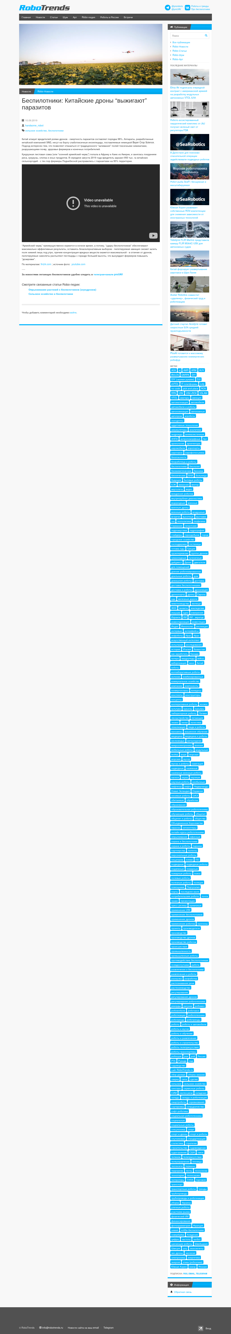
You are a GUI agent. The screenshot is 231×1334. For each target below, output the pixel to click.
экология (190, 1253)
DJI (199, 379)
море (184, 754)
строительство (179, 1147)
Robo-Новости (45, 91)
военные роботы (180, 512)
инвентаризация (180, 621)
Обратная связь (183, 1292)
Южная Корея (179, 1266)
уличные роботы (180, 1207)
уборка (175, 1202)
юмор (192, 1266)
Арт (75, 17)
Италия (187, 649)
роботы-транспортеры (183, 1051)
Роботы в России (109, 17)
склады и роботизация (194, 1097)
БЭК (173, 484)
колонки (175, 676)
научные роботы (180, 781)
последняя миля (190, 891)
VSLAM (203, 393)
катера (175, 658)
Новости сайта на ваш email (83, 1327)
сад (191, 1060)
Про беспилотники (200, 9)
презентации (188, 900)
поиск (197, 873)
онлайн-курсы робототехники (187, 832)
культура (176, 708)
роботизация (178, 1015)
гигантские (191, 525)
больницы (201, 475)
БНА (190, 475)
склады (175, 1097)
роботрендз (177, 1019)
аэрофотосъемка (194, 452)
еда (173, 599)
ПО (197, 859)
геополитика (184, 521)
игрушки (175, 612)
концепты (176, 699)
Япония (202, 1266)
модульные (201, 749)
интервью (176, 631)
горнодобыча (192, 534)
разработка (190, 978)
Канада (194, 653)
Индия (174, 626)
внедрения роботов (182, 493)
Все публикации (181, 42)
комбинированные (193, 676)
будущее (176, 480)
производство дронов (183, 937)
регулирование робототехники (188, 1001)
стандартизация (196, 1138)
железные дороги (187, 599)
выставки (201, 516)
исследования (194, 644)
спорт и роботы (198, 1134)
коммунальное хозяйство (185, 681)
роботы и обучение (182, 1033)
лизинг (175, 722)
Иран (196, 635)
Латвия (203, 713)
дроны (191, 594)
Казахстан (199, 649)
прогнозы (203, 923)
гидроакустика (179, 530)
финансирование (181, 1221)
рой (193, 1056)
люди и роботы (196, 727)
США (192, 1152)
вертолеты (177, 489)
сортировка (177, 1106)
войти (73, 312)
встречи (175, 516)
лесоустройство (180, 717)
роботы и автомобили (194, 1024)
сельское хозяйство (36, 130)
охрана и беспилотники (184, 841)
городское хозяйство (182, 539)
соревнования (196, 1102)
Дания (187, 562)
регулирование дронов (184, 996)
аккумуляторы (179, 429)
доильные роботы (181, 576)
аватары (184, 397)
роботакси (193, 1010)
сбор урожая (178, 1074)
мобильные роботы (182, 749)
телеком (175, 1157)
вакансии (184, 484)
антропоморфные (190, 438)
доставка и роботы (181, 589)
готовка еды (177, 548)
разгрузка (176, 978)
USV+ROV (191, 393)
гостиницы (195, 544)
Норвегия (197, 791)
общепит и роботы (181, 818)
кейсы (200, 658)
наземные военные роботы (186, 772)
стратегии (191, 1143)
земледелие (197, 608)
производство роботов (183, 942)
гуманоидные (178, 557)
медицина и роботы (196, 736)
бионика (198, 470)
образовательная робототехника (189, 809)
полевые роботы (180, 878)
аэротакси (176, 452)
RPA (173, 393)
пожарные (192, 868)
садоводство (178, 1065)
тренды (203, 1189)
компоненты (191, 685)
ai (180, 370)
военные (192, 502)
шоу (185, 1248)
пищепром (177, 859)
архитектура (193, 443)
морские (176, 759)
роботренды (193, 1019)
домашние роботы (181, 580)
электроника (178, 1257)
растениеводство (180, 987)
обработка (192, 800)
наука (185, 777)
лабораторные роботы (183, 713)
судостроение (179, 1152)
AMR (186, 370)
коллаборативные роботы (185, 672)
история (175, 649)
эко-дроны (177, 1253)
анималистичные (194, 434)
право (174, 900)
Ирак (188, 635)
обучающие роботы (182, 813)
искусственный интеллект (185, 640)
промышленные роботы (184, 955)
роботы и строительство (184, 1042)
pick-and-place (190, 388)
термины (190, 1166)
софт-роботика (179, 1111)
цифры (175, 1239)
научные (195, 777)
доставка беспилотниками (185, 585)
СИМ (174, 1092)
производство (178, 932)
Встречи (128, 17)
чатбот (197, 1239)
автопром (176, 416)
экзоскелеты (196, 1248)
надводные (177, 768)
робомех (200, 1006)
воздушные (198, 512)
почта (205, 896)
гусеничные (195, 557)
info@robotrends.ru (52, 1327)
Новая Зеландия (180, 791)
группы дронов (199, 553)
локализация (178, 727)
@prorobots (177, 6)
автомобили (197, 402)
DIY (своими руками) (182, 379)
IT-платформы (189, 384)
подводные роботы (196, 864)
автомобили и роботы (183, 406)
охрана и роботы (180, 845)
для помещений (180, 566)
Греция (191, 548)
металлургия (194, 740)
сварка (175, 1079)
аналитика (195, 429)
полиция (198, 882)
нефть (187, 786)
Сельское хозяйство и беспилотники (51, 293)
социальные (178, 1120)
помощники (177, 887)
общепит (201, 813)
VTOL (174, 397)
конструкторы (192, 695)
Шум (65, 17)
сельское (176, 1083)
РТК (173, 1060)
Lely (202, 384)
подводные (177, 864)
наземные (192, 768)
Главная (26, 17)
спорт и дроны (179, 1134)
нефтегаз (176, 786)
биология (194, 466)
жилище (196, 603)
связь (184, 1079)
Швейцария (201, 1243)
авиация (196, 397)
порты (174, 891)
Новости (40, 17)
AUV (201, 370)
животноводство (180, 603)
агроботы (190, 416)
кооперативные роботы (184, 704)
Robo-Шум (178, 55)
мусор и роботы (180, 763)
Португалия (193, 887)
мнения (198, 745)
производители (191, 928)
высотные (188, 516)
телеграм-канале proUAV (108, 274)
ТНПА (190, 1179)
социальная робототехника (186, 1115)
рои (186, 1056)
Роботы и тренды (200, 6)
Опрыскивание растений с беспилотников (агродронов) (62, 289)
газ (173, 521)
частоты (186, 1239)
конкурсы (196, 690)
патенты (192, 850)
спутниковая (178, 1138)
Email (192, 1273)
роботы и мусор (180, 1028)
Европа (201, 594)
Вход (208, 1328)
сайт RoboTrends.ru (182, 1070)
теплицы (197, 1161)
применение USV (180, 910)
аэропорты (194, 448)
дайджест (176, 562)
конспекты (177, 695)
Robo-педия (88, 17)
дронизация (201, 589)
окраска (175, 827)
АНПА (174, 438)
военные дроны (180, 507)
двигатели (199, 562)
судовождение (198, 1147)
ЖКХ (173, 608)
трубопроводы (179, 1193)
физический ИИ (180, 1216)
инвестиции (198, 621)
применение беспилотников (186, 914)
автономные (198, 411)
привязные (195, 905)
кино (191, 663)
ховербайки (177, 1234)
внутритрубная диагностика (186, 498)
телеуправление (180, 1161)
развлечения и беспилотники (187, 969)
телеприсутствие (192, 1157)
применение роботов (183, 923)
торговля (201, 1179)
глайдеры (176, 534)
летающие (197, 717)
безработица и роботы (183, 461)
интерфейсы (192, 631)
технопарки (177, 1175)
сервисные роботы (193, 1088)
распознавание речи (182, 983)
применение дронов (182, 919)
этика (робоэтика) (192, 1262)
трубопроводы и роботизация (187, 1198)
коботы (175, 667)
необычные (198, 781)
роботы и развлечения (183, 1038)
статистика (177, 1143)
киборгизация (178, 663)
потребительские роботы (185, 896)
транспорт (177, 1184)
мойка (174, 754)
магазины (176, 731)
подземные (177, 868)
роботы (175, 1024)
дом (196, 576)
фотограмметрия (180, 1225)
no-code (175, 388)
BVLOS (175, 374)
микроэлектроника (181, 745)
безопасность (178, 457)
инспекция (202, 626)
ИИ (185, 617)
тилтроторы (177, 1179)
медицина (176, 736)
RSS (185, 1273)
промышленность (181, 951)
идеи (185, 612)
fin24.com (46, 264)
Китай (200, 663)
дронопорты (178, 594)
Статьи (54, 17)
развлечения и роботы (183, 974)
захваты (183, 608)
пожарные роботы (181, 873)
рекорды (176, 1006)
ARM (194, 370)
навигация (197, 763)
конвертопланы (179, 690)
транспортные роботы (183, 1189)
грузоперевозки (179, 553)
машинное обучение (196, 731)
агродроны (177, 420)
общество (200, 818)
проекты (175, 928)
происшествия (179, 946)
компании (176, 685)
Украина (186, 1202)
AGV (173, 370)
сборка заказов (196, 1074)
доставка (199, 580)
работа (195, 964)
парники (197, 845)
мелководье (177, 740)
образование (178, 804)
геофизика (199, 521)
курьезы (187, 708)
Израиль (176, 617)
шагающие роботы (181, 1243)
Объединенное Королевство (187, 823)
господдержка (179, 544)
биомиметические (181, 470)
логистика (195, 722)
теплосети (177, 1166)
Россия (201, 1056)
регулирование (179, 992)
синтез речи (186, 1092)
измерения (197, 612)
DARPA (185, 374)
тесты (189, 1170)
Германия (176, 525)
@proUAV (176, 9)
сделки (194, 1079)
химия (174, 1230)
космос (204, 704)
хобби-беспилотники (192, 1230)
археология (177, 443)
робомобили (178, 1010)
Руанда (182, 1060)
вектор (195, 484)
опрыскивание (179, 836)
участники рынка (180, 1211)
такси (200, 1152)
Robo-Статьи (179, 50)
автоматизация (179, 402)
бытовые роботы (193, 480)
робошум (176, 1056)
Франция (198, 1225)
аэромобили (178, 448)
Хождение (192, 1234)
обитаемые (177, 800)
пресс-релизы (179, 905)
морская (194, 754)
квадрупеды (188, 658)
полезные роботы (181, 882)
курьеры (199, 708)
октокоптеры (190, 827)
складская (200, 1092)
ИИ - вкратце (196, 617)
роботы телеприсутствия (185, 1047)
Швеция (175, 1248)
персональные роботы (183, 855)
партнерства (178, 850)
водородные (178, 502)
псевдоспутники (180, 964)
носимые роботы (180, 795)
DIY (194, 374)
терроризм (177, 1170)
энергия (175, 1262)
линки (184, 722)
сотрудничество (195, 1106)
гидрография (197, 530)
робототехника (196, 1015)
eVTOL (175, 384)
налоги (175, 777)
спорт (191, 1129)
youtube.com (78, 264)
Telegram (201, 1273)
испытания (177, 644)
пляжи (189, 859)
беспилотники (56, 130)
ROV (203, 388)
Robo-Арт (177, 59)
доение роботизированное (186, 571)
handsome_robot (34, 125)
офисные (195, 836)
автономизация (179, 411)
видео (189, 489)
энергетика (194, 1257)
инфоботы (177, 635)
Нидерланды (201, 786)
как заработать (179, 653)
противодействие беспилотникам (189, 960)
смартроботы (178, 1102)
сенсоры (176, 1088)
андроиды (176, 434)
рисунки (187, 1006)
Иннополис (187, 626)
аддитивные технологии (184, 425)
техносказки (193, 1175)
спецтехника (178, 1129)
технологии (201, 1170)
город (205, 534)
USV (181, 393)
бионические (178, 475)
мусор (186, 759)
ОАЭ (195, 795)
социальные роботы (182, 1124)
